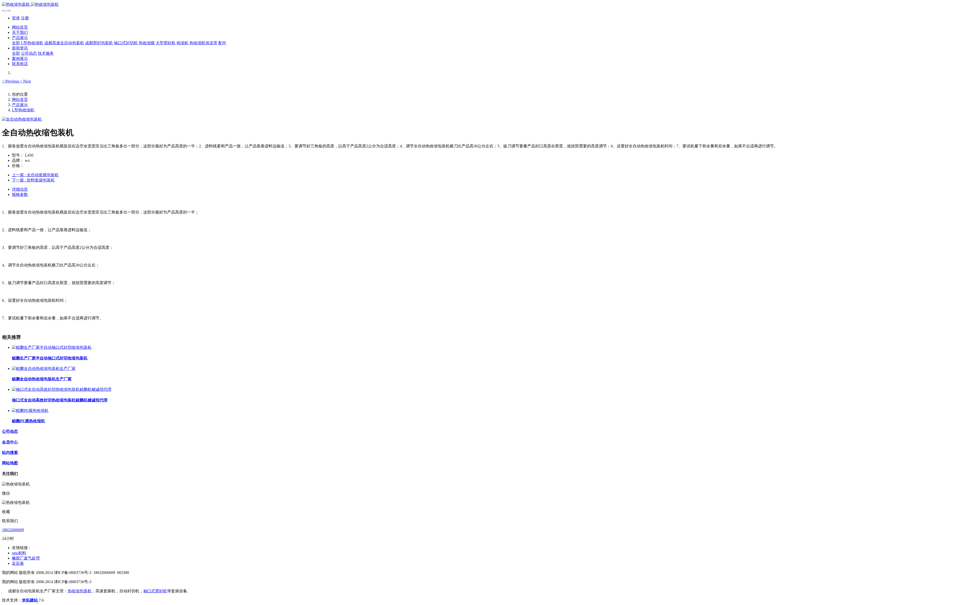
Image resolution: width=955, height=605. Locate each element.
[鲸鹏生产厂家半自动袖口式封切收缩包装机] (52, 347)
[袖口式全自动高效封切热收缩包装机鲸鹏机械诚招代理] (61, 389)
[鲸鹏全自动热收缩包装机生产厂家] (44, 368)
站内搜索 (10, 452)
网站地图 (10, 463)
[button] (11, 81)
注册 (25, 18)
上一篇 (35, 175)
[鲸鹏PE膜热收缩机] (30, 410)
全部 (16, 43)
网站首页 (20, 27)
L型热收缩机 (23, 110)
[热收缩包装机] (477, 4)
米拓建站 (30, 600)
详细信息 (20, 189)
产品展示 (20, 105)
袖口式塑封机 (155, 591)
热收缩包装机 (80, 591)
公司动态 (10, 431)
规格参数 (20, 194)
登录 (16, 18)
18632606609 (13, 530)
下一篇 (33, 180)
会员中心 (10, 442)
